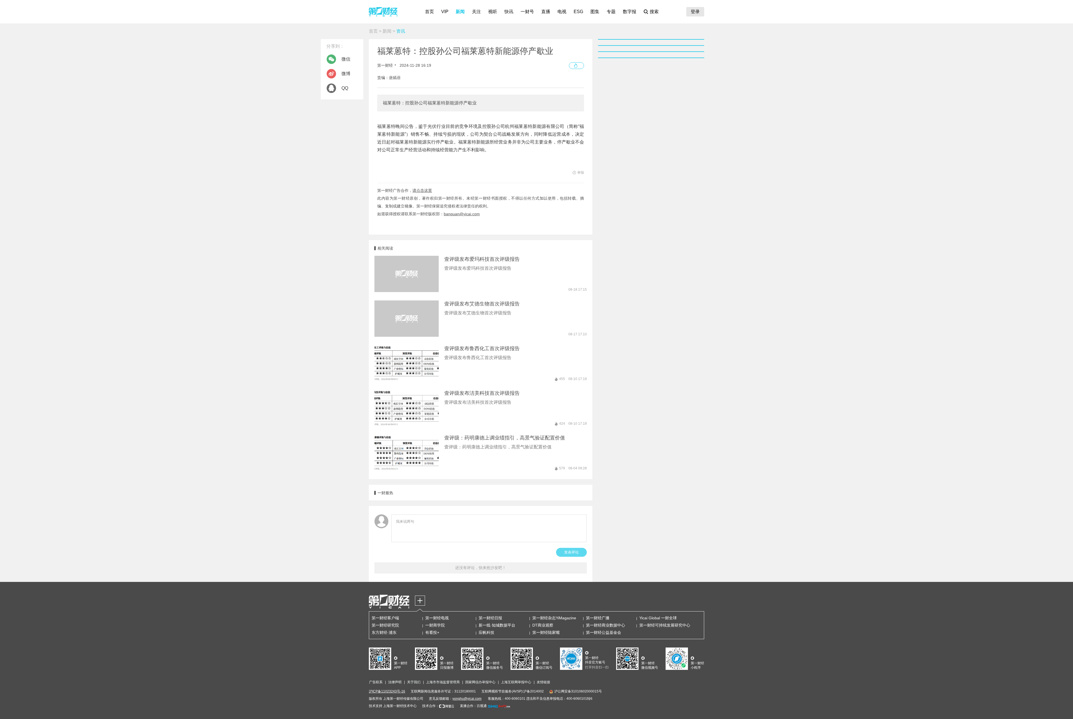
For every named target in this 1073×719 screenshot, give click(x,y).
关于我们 (414, 682)
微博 (345, 73)
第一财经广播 (597, 618)
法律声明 (395, 682)
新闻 (460, 11)
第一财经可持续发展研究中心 (664, 625)
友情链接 (543, 682)
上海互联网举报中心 (516, 682)
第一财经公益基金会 (603, 632)
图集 (594, 11)
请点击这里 (422, 190)
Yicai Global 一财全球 (658, 618)
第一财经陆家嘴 (546, 632)
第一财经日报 (490, 618)
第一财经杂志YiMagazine (554, 618)
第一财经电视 (437, 618)
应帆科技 (486, 632)
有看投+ (432, 632)
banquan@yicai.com (462, 214)
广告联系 (376, 682)
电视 (561, 11)
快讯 (508, 11)
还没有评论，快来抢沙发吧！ (480, 567)
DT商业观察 (542, 625)
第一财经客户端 (385, 618)
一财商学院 (435, 625)
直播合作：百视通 (473, 706)
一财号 (527, 11)
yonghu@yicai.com (466, 699)
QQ (344, 88)
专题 (611, 11)
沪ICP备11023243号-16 (387, 691)
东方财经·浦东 (384, 632)
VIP (444, 11)
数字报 (629, 11)
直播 (545, 11)
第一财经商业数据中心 (605, 625)
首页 (429, 11)
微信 (345, 59)
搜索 (654, 11)
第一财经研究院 (385, 625)
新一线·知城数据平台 (497, 625)
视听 (492, 11)
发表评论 (571, 552)
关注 (476, 11)
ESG (578, 11)
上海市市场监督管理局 (443, 682)
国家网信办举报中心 (480, 682)
